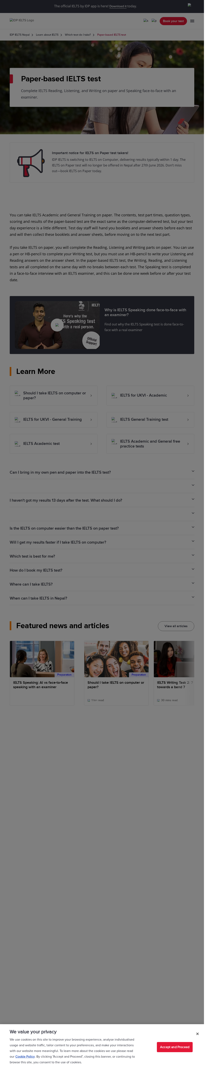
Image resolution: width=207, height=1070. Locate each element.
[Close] (197, 1033)
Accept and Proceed (174, 1047)
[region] (102, 1047)
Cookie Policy (25, 1057)
